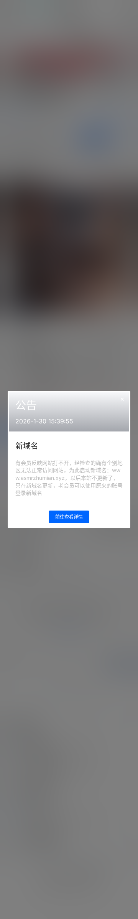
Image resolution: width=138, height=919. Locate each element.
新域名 (26, 446)
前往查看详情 (69, 517)
